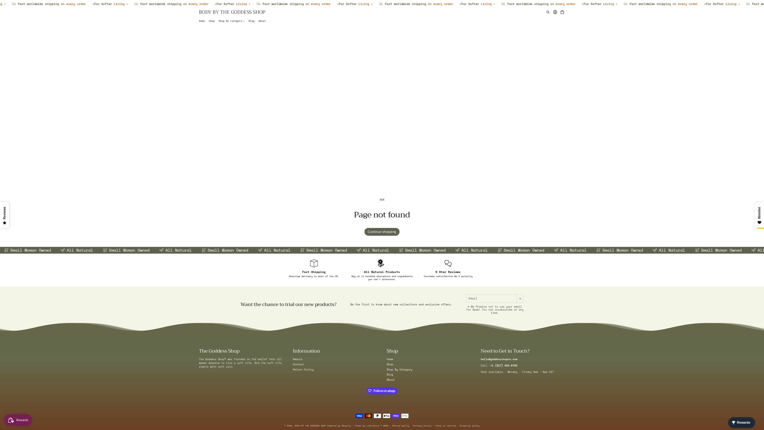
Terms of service (445, 425)
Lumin (372, 425)
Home (390, 359)
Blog (390, 374)
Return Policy (303, 369)
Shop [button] (392, 351)
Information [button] (306, 351)
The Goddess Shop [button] (219, 351)
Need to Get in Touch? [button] (505, 351)
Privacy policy (422, 425)
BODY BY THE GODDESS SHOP (310, 425)
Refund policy (400, 425)
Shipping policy (469, 425)
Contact (298, 364)
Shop (390, 364)
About (391, 380)
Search (297, 359)
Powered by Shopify (339, 425)
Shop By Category (399, 369)
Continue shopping (382, 232)
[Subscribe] (519, 298)
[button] (232, 21)
